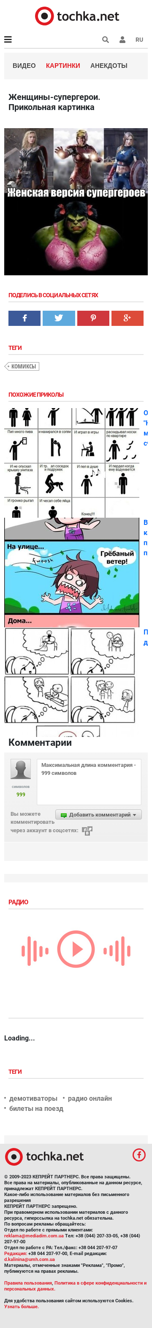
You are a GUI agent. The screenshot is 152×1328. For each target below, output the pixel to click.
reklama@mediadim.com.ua (34, 1236)
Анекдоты (109, 65)
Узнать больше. (21, 1306)
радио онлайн (90, 1098)
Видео (24, 65)
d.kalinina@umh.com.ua (29, 1259)
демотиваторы (33, 1098)
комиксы (23, 366)
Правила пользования (28, 1283)
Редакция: (15, 1253)
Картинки (63, 65)
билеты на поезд (36, 1109)
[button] (122, 39)
